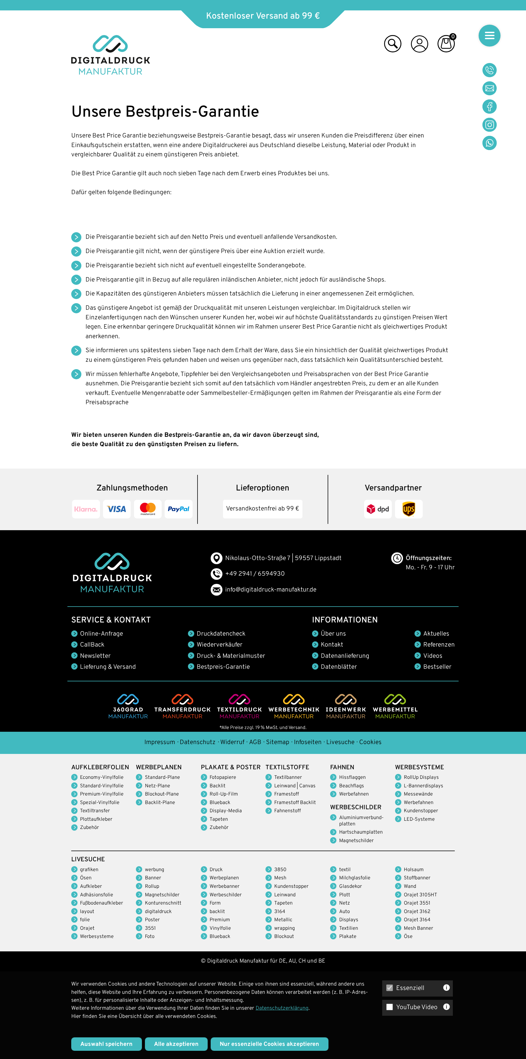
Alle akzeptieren (176, 1044)
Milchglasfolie (354, 878)
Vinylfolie (220, 928)
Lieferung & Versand (108, 667)
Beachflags (351, 786)
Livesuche (340, 743)
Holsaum (414, 870)
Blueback (220, 803)
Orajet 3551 (417, 903)
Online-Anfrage (101, 634)
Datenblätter (339, 667)
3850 (280, 870)
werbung (154, 870)
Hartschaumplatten (361, 832)
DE (282, 961)
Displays (348, 920)
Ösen (86, 878)
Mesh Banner (418, 928)
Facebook (489, 106)
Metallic (283, 920)
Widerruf (232, 743)
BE (321, 961)
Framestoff (286, 794)
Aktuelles (436, 634)
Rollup (152, 886)
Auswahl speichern (106, 1044)
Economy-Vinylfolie (102, 777)
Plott (344, 895)
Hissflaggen (352, 777)
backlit (217, 912)
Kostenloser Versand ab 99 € (263, 16)
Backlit (217, 786)
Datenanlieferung (345, 656)
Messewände (418, 794)
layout (87, 912)
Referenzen (439, 645)
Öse (408, 937)
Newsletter (95, 656)
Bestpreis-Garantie (223, 667)
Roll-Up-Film (224, 794)
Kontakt (332, 645)
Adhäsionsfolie (96, 895)
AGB (255, 743)
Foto (150, 937)
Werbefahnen (354, 794)
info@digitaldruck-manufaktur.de (270, 590)
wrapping (284, 928)
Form (215, 903)
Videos (432, 656)
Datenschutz (198, 743)
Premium (220, 920)
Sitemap (277, 743)
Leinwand (285, 895)
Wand (410, 886)
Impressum (159, 743)
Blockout (284, 937)
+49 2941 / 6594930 (255, 574)
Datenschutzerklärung (282, 1008)
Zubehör (89, 828)
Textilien (348, 928)
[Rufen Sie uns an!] (489, 70)
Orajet (87, 928)
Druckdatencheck (221, 634)
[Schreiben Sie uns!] (489, 88)
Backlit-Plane (160, 803)
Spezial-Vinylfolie (99, 803)
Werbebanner (224, 886)
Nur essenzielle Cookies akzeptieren (269, 1044)
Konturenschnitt (163, 903)
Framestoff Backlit (295, 803)
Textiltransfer (95, 811)
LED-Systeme (419, 819)
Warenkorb (446, 45)
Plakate (347, 937)
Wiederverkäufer (219, 645)
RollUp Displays (421, 777)
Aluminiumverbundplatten (361, 821)
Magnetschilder (356, 841)
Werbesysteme (97, 937)
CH (302, 961)
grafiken (89, 870)
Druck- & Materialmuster (231, 656)
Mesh (280, 878)
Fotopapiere (223, 777)
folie (85, 920)
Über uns (333, 634)
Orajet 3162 (417, 912)
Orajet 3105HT (420, 895)
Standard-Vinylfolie (102, 786)
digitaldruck (158, 912)
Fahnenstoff (287, 811)
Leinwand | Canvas (295, 786)
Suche (392, 45)
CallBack (92, 645)
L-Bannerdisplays (423, 786)
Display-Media (226, 811)
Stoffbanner (417, 878)
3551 (150, 928)
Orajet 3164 (417, 920)
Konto (419, 45)
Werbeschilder (226, 895)
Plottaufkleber (96, 819)
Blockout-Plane (162, 794)
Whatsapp (489, 143)
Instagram (489, 125)
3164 (279, 912)
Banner (153, 878)
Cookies (370, 743)
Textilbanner (288, 777)
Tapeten (219, 819)
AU (292, 961)
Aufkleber (91, 886)
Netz (344, 903)
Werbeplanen (224, 878)
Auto (344, 912)
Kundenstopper (421, 811)
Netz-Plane (157, 786)
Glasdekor (350, 886)
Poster (152, 920)
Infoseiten (308, 743)
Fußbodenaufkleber (101, 903)
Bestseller (437, 667)
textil (345, 870)
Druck (216, 870)
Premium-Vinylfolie (102, 794)
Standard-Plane (162, 777)
